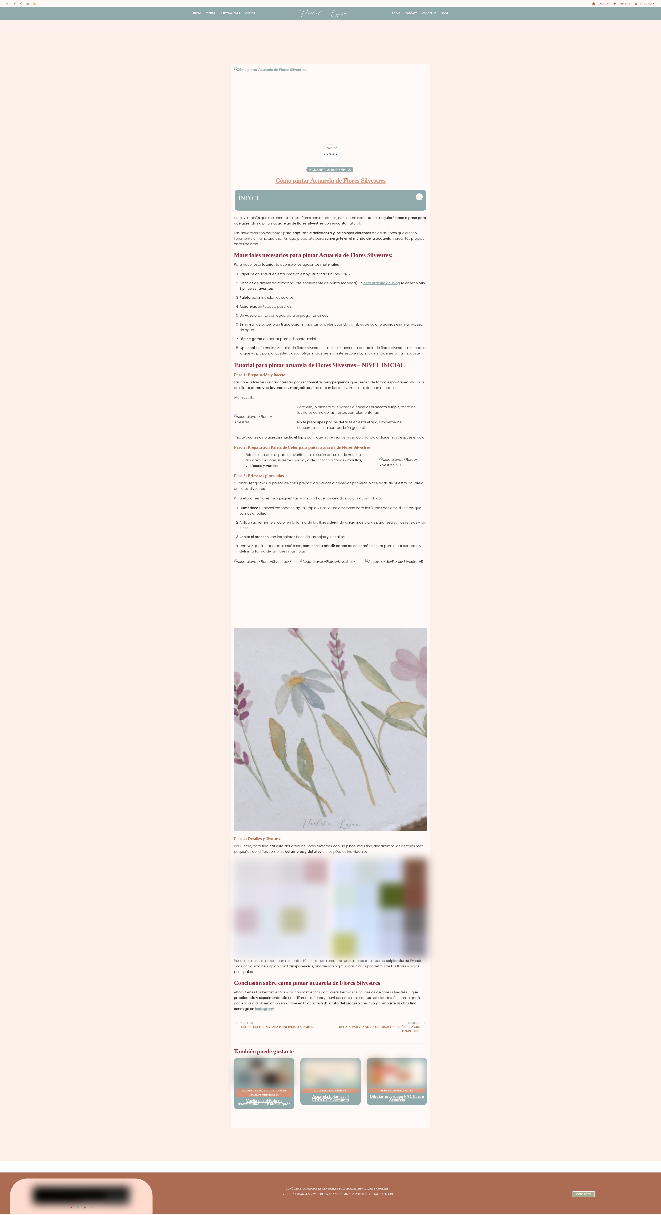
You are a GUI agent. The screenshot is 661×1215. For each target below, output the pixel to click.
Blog (444, 13)
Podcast (411, 13)
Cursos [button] (250, 13)
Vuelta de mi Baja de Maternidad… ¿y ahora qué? (264, 1102)
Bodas (396, 13)
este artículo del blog (381, 283)
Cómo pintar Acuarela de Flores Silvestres (330, 180)
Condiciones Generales (320, 1188)
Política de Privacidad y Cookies (363, 1188)
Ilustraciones (230, 13)
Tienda (210, 13)
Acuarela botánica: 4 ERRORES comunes (330, 1098)
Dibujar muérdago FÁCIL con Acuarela (397, 1098)
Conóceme (429, 13)
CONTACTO (583, 1194)
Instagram (264, 1008)
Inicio (197, 13)
